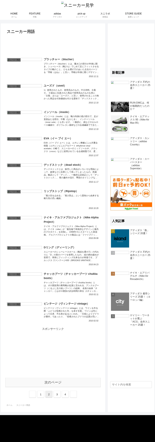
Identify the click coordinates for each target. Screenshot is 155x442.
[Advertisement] (53, 44)
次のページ (53, 382)
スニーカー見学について (19, 421)
